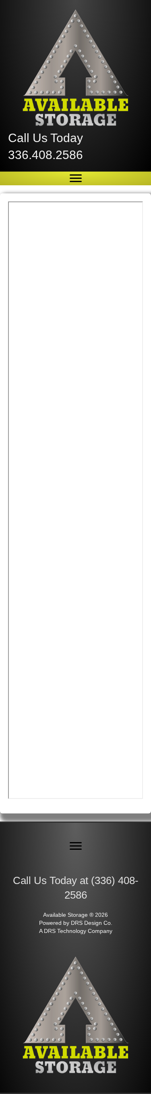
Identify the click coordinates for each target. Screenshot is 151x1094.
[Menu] (75, 178)
